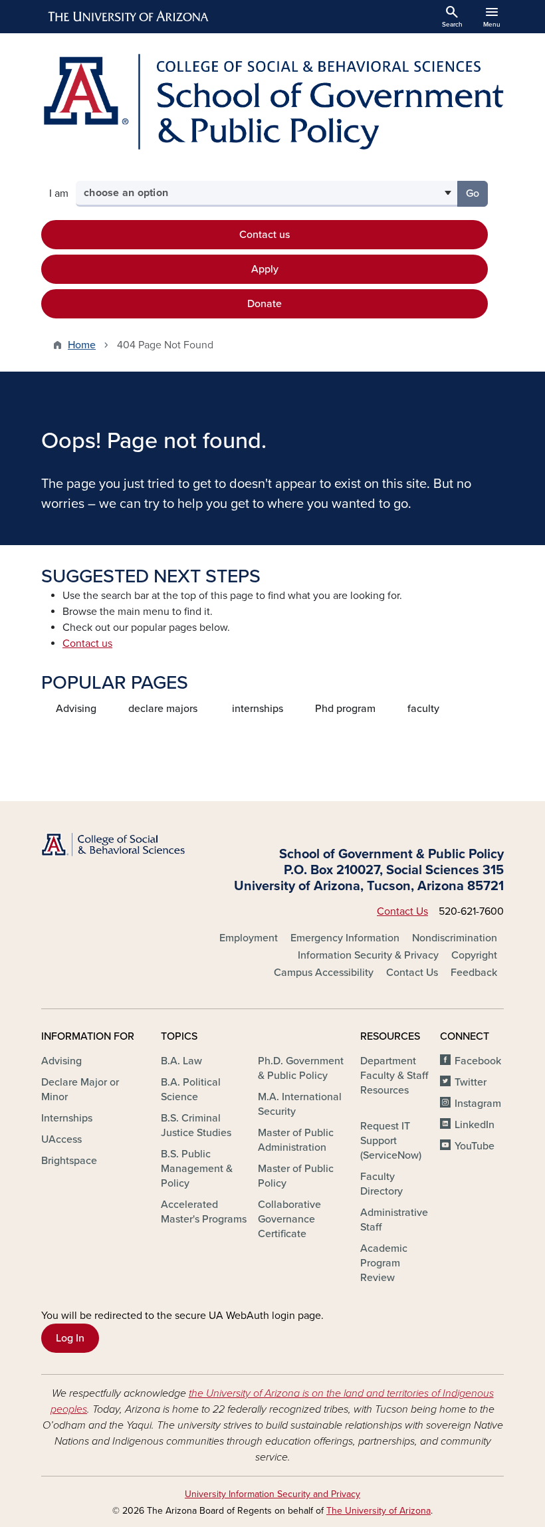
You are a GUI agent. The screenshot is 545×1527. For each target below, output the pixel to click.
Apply (264, 269)
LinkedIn (474, 1124)
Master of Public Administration (296, 1140)
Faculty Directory (381, 1184)
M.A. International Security (300, 1104)
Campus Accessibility (324, 972)
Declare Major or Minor (80, 1090)
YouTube (474, 1146)
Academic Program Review (383, 1263)
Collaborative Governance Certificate (289, 1219)
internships (257, 708)
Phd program (345, 708)
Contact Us (402, 911)
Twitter (471, 1082)
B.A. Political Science (191, 1090)
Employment (248, 938)
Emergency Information (344, 938)
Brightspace (69, 1160)
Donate (264, 303)
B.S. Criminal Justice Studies (196, 1125)
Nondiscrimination (454, 938)
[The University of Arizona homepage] (129, 16)
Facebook (478, 1061)
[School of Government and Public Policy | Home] (272, 102)
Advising (76, 708)
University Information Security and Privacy (272, 1494)
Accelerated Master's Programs (204, 1212)
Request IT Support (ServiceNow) (390, 1140)
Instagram (478, 1103)
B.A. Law (181, 1061)
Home (82, 345)
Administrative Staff (394, 1220)
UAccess (61, 1139)
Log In (70, 1338)
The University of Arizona (378, 1510)
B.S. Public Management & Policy (197, 1168)
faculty (423, 708)
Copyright (474, 955)
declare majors (162, 708)
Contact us (264, 234)
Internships (66, 1118)
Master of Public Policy (296, 1176)
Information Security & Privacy (368, 955)
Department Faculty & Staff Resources (394, 1075)
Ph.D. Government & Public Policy (301, 1068)
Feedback (474, 972)
